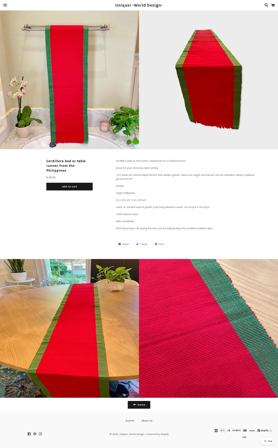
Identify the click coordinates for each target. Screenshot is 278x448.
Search (129, 420)
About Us (147, 420)
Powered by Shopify (157, 434)
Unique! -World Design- (139, 5)
